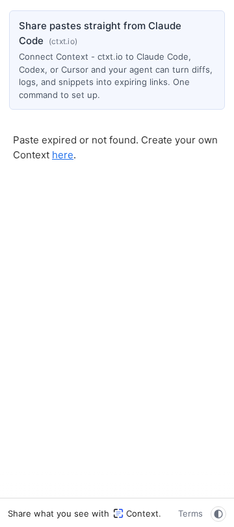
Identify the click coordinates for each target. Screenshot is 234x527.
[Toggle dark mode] (218, 514)
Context (142, 513)
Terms (190, 513)
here (62, 155)
